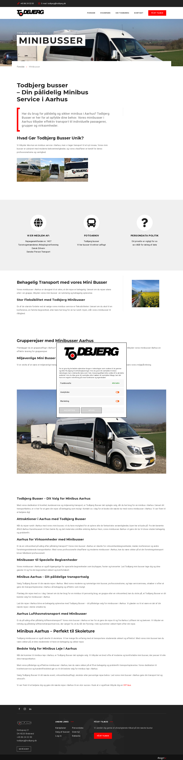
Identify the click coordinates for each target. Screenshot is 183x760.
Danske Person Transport (38, 252)
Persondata (77, 728)
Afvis (92, 410)
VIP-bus (127, 685)
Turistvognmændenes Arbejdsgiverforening (38, 245)
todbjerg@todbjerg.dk (27, 740)
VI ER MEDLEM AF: (38, 235)
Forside (20, 67)
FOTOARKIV (91, 235)
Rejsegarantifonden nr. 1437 (38, 241)
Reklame (76, 736)
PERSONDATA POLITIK (145, 235)
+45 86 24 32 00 (24, 737)
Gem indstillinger (115, 410)
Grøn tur (76, 732)
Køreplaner (60, 728)
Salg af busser (62, 732)
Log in (58, 736)
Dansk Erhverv (38, 248)
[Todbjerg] (30, 13)
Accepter (69, 410)
